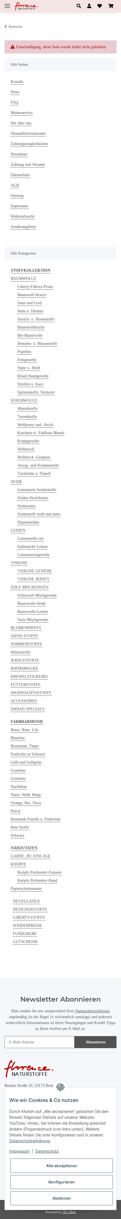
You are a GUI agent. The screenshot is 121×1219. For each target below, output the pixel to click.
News (15, 92)
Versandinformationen (28, 133)
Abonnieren (96, 1042)
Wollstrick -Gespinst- (34, 457)
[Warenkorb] (110, 6)
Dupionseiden (28, 522)
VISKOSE (19, 563)
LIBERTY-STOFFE (29, 917)
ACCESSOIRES (24, 701)
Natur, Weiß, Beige (26, 795)
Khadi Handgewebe (32, 376)
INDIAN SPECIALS (27, 709)
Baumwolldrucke (30, 327)
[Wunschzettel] (99, 6)
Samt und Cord (29, 303)
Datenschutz (20, 175)
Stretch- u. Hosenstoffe (35, 319)
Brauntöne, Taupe (25, 746)
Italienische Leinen (32, 547)
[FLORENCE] (27, 6)
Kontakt (17, 82)
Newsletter (19, 154)
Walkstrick (25, 449)
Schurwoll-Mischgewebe (37, 595)
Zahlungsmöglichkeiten (29, 144)
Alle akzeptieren (61, 1165)
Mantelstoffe (27, 408)
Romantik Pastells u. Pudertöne (35, 819)
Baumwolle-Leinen (32, 612)
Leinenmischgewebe (33, 555)
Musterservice (22, 113)
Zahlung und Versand (27, 164)
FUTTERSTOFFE (26, 685)
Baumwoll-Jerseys (31, 295)
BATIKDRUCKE (24, 668)
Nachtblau (19, 787)
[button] (78, 6)
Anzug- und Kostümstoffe (38, 465)
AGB (15, 185)
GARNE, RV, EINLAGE (31, 856)
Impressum (19, 206)
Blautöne (18, 738)
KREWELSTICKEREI (29, 676)
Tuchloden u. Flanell (34, 473)
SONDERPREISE (27, 925)
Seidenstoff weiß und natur (38, 514)
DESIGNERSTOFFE (30, 909)
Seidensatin (26, 506)
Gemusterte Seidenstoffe (36, 490)
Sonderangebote (23, 227)
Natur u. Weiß (28, 368)
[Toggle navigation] (7, 3)
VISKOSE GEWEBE (34, 571)
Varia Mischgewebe (32, 620)
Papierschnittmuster (26, 889)
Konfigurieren (61, 1182)
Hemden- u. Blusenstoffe (37, 343)
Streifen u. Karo (30, 384)
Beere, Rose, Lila (24, 730)
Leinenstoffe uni (30, 538)
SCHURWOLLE (24, 400)
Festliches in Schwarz (28, 754)
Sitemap (17, 196)
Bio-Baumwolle (29, 335)
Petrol (15, 811)
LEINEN (18, 530)
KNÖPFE (18, 864)
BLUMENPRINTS (26, 628)
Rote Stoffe (20, 827)
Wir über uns (21, 123)
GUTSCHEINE (25, 942)
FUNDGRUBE (25, 934)
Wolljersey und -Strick (35, 425)
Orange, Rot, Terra (26, 803)
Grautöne (18, 770)
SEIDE (16, 482)
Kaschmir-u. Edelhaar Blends (40, 433)
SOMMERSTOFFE (26, 644)
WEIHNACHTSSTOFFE (31, 693)
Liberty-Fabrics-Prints (35, 287)
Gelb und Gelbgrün (26, 762)
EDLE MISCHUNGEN (29, 587)
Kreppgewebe (28, 441)
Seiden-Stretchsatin (32, 498)
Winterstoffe (20, 652)
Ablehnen (61, 1198)
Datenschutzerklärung (92, 1011)
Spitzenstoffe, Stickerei (36, 392)
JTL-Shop (69, 1212)
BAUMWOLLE (23, 278)
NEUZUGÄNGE (26, 901)
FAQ (14, 102)
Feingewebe (26, 360)
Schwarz (17, 835)
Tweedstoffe (27, 417)
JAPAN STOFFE (24, 636)
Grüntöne (18, 778)
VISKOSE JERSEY (33, 579)
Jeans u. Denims (30, 311)
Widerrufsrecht (22, 216)
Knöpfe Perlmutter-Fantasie (39, 872)
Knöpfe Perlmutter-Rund (37, 880)
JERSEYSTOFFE (25, 660)
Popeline (24, 352)
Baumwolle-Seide (31, 603)
